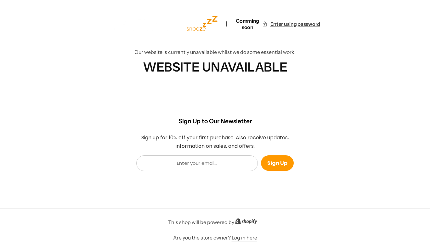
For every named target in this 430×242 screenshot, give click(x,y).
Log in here (244, 237)
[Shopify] (248, 222)
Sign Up (277, 163)
